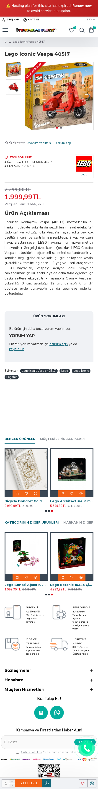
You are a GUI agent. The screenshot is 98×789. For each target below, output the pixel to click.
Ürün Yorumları (49, 316)
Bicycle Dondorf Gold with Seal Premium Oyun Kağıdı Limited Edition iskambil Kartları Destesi (26, 501)
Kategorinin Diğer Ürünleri (32, 522)
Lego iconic (81, 371)
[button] (29, 95)
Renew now (82, 5)
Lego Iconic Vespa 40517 (39, 371)
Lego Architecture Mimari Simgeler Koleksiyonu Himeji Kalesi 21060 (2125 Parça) (71, 501)
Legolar (11, 377)
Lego (64, 371)
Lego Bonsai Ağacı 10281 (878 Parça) (26, 585)
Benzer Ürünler (20, 439)
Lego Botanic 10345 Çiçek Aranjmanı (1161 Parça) (71, 585)
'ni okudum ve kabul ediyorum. (51, 752)
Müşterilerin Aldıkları (62, 439)
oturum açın (58, 344)
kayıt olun (16, 349)
